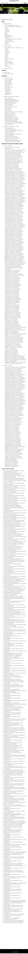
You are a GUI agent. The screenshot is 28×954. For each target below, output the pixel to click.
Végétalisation (8, 35)
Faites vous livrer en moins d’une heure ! (12, 660)
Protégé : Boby (8, 346)
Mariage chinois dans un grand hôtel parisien (14, 784)
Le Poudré (7, 292)
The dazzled (7, 302)
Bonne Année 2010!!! (8, 909)
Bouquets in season (9, 131)
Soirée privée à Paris (8, 825)
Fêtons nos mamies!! (8, 830)
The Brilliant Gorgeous (10, 179)
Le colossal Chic (8, 161)
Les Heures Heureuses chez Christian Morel (13, 725)
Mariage (6, 51)
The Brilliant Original (9, 182)
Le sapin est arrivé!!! (8, 917)
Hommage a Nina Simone (9, 727)
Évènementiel (8, 52)
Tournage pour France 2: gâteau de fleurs (13, 740)
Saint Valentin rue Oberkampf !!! (11, 890)
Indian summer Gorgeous (10, 183)
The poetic (7, 296)
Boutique (7, 83)
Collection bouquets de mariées (11, 710)
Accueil (6, 48)
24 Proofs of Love (9, 341)
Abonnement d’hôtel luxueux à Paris (12, 897)
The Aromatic (8, 441)
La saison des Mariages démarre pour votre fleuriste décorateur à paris (13, 620)
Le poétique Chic (8, 248)
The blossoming (8, 301)
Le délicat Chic (8, 236)
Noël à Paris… (7, 845)
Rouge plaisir (8, 316)
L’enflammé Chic (8, 240)
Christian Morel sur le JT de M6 (11, 729)
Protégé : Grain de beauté (10, 333)
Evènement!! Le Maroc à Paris (10, 856)
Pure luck (7, 320)
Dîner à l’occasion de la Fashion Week (12, 697)
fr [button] (22, 3)
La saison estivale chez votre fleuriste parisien (14, 556)
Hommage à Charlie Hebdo (10, 755)
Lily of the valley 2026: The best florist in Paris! (14, 483)
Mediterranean (8, 442)
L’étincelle (7, 282)
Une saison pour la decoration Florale (12, 627)
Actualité (7, 80)
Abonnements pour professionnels (12, 122)
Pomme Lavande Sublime (10, 262)
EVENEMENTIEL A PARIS (9, 905)
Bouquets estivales (9, 103)
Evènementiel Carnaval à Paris (10, 874)
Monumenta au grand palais (10, 901)
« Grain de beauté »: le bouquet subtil (12, 837)
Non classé (7, 98)
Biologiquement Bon (8, 679)
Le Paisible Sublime (9, 220)
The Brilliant (7, 286)
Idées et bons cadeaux (10, 120)
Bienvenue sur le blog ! (9, 922)
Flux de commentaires (8, 73)
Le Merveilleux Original (10, 226)
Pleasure (7, 352)
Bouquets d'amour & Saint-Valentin (12, 111)
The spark (7, 281)
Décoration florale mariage (10, 771)
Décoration (7, 84)
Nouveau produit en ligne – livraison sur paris (14, 622)
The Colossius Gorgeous (10, 149)
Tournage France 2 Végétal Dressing (12, 695)
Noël (6, 91)
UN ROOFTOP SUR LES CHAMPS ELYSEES (13, 650)
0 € (26, 3)
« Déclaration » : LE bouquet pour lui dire (13, 842)
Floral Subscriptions (9, 58)
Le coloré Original (9, 157)
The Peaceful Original (9, 174)
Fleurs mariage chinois (9, 772)
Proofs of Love (8, 265)
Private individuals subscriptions (12, 140)
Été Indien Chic (8, 233)
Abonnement (8, 79)
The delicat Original (9, 204)
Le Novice (7, 167)
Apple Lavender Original (10, 200)
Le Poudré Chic (8, 218)
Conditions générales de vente (11, 25)
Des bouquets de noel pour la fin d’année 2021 (14, 604)
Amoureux (7, 82)
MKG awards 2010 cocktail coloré (11, 847)
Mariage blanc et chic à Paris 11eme (11, 716)
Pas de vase (7, 105)
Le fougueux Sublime (9, 243)
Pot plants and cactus (9, 136)
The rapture (7, 300)
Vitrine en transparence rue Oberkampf (12, 871)
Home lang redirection (10, 41)
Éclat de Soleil (8, 313)
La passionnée (8, 312)
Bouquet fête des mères (10, 101)
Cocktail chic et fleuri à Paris (10, 853)
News (6, 60)
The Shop (7, 29)
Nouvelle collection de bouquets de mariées (13, 788)
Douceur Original (9, 253)
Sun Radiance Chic (9, 195)
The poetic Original (9, 215)
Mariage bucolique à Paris (9, 680)
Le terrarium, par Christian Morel (11, 663)
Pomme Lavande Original (10, 327)
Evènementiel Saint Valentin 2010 (11, 892)
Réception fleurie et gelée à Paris (11, 832)
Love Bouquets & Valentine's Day (12, 130)
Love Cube (7, 343)
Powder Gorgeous (9, 168)
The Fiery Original (9, 210)
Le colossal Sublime (9, 159)
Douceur (7, 331)
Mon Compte (8, 66)
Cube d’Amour (8, 344)
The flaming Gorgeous (10, 205)
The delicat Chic (8, 203)
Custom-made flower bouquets (12, 134)
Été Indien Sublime (9, 231)
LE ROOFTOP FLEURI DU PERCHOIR (12, 645)
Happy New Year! (7, 675)
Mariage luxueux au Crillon (10, 863)
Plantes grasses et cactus (10, 119)
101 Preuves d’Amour (9, 275)
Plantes (6, 94)
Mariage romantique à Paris (10, 719)
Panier (6, 65)
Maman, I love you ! (8, 804)
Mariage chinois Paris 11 (9, 783)
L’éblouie (7, 311)
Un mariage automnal (8, 770)
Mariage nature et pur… (9, 870)
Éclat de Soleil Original (10, 260)
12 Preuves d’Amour (9, 337)
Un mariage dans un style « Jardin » (11, 638)
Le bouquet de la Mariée (9, 914)
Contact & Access (9, 62)
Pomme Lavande (8, 261)
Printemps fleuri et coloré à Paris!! (11, 827)
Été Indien (7, 318)
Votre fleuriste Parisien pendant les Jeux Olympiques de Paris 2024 (12, 559)
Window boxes (8, 135)
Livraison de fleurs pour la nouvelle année (13, 756)
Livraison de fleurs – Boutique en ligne (13, 39)
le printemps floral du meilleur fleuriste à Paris (14, 561)
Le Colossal (7, 163)
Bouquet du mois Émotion (10, 359)
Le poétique (7, 305)
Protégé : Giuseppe (9, 347)
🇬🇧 (17, 952)
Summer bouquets (9, 129)
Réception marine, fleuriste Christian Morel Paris (14, 802)
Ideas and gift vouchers (10, 139)
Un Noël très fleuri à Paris (9, 766)
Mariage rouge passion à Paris (10, 834)
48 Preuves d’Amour (9, 339)
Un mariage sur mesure (9, 779)
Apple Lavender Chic (9, 199)
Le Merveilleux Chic (9, 225)
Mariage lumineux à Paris (9, 823)
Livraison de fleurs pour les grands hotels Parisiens (15, 607)
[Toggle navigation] (2, 5)
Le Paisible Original (9, 223)
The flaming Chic (8, 207)
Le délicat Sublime (9, 235)
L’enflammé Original (9, 241)
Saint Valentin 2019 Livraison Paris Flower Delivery (15, 633)
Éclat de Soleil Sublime (10, 257)
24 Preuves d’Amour (9, 342)
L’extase (6, 303)
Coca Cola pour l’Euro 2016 (10, 685)
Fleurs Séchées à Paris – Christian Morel (14, 26)
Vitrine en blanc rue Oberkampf (11, 900)
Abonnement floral (9, 36)
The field (7, 276)
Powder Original (8, 171)
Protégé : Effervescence (10, 330)
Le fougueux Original (9, 245)
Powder (6, 287)
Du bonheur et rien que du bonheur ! (12, 658)
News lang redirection (10, 63)
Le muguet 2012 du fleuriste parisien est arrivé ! (14, 818)
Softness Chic (8, 188)
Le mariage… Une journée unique (11, 915)
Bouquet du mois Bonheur (10, 362)
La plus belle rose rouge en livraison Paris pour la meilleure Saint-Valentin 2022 (14, 601)
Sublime (6, 351)
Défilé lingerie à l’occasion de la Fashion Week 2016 (15, 700)
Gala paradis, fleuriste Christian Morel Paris (13, 805)
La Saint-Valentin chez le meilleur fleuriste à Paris (14, 571)
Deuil (6, 32)
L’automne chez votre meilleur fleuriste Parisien (14, 566)
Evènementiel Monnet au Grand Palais (12, 849)
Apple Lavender (8, 328)
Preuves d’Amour (8, 266)
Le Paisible (7, 290)
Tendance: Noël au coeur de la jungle (12, 676)
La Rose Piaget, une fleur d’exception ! (12, 648)
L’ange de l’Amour (7, 702)
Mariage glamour (7, 813)
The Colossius (8, 153)
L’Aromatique (8, 323)
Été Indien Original (9, 234)
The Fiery (7, 295)
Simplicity (7, 361)
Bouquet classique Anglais (10, 100)
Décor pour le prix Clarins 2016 (11, 692)
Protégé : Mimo (8, 334)
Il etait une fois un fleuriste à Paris (11, 563)
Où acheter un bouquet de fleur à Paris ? (12, 617)
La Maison (7, 50)
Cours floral (7, 31)
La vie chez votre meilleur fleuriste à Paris (13, 573)
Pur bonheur (7, 321)
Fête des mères (8, 115)
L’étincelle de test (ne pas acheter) (12, 267)
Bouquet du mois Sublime (10, 357)
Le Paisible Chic (8, 221)
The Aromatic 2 (8, 440)
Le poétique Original (9, 249)
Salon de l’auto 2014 (8, 773)
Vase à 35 (7, 110)
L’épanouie (7, 310)
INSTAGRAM (4, 3)
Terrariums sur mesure (10, 106)
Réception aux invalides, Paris (10, 808)
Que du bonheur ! (8, 689)
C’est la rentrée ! (7, 684)
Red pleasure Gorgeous (10, 190)
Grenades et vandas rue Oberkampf (12, 880)
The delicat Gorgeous (9, 202)
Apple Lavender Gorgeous (10, 198)
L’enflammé (7, 308)
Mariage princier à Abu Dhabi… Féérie (12, 911)
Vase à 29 (7, 109)
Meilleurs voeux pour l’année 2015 (11, 752)
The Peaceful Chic (9, 173)
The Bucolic (7, 279)
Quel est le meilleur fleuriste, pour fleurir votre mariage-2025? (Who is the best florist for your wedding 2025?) (14, 521)
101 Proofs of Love (9, 274)
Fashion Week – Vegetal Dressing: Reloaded (13, 670)
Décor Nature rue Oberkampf (10, 895)
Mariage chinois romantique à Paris (11, 714)
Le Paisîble (7, 271)
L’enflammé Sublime (9, 239)
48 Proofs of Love (9, 338)
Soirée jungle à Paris (8, 824)
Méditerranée (8, 325)
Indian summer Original (10, 185)
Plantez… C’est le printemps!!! (10, 878)
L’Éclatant (7, 291)
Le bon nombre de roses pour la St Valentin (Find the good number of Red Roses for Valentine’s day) (15, 630)
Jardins (6, 89)
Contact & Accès (8, 40)
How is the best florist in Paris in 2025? (12, 507)
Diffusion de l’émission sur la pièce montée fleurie (15, 732)
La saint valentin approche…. (10, 844)
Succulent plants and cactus (11, 137)
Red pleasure (8, 315)
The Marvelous (8, 285)
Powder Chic (7, 169)
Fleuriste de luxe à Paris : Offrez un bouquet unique (15, 536)
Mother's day (8, 132)
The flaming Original (9, 208)
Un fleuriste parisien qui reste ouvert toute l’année (15, 583)
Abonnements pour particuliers (12, 121)
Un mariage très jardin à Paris (10, 787)
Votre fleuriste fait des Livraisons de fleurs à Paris (14, 614)
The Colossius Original (10, 152)
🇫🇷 (14, 952)
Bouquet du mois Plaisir (10, 358)
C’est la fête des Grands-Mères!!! (11, 884)
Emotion (7, 353)
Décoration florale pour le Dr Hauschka (12, 793)
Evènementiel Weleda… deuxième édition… (13, 865)
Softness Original (8, 189)
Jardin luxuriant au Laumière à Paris (12, 860)
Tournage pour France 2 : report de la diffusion (14, 737)
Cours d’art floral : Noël (9, 920)
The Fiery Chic (8, 209)
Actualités (7, 37)
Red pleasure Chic (9, 192)
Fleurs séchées (8, 104)
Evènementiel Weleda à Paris (10, 883)
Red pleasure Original (9, 193)
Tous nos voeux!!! (7, 910)
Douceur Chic (8, 251)
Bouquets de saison (9, 114)
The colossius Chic (9, 151)
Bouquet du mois (8, 113)
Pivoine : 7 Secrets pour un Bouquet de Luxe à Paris (15, 480)
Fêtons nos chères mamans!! (10, 822)
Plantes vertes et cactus (10, 118)
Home (6, 27)
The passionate (8, 298)
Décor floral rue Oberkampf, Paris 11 (12, 906)
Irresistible (7, 349)
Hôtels (6, 34)
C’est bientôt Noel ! (8, 706)
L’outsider (7, 166)
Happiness (7, 354)
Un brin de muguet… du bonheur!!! (11, 868)
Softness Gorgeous (9, 187)
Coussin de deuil (7, 712)
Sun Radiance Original (10, 197)
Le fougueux (7, 307)
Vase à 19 (7, 108)
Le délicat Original (9, 238)
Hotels (6, 56)
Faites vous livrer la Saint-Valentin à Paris (13, 598)
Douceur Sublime (8, 250)
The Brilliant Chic (8, 180)
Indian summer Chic (9, 184)
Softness (7, 332)
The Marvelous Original (10, 178)
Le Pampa (7, 272)
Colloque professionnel (9, 798)
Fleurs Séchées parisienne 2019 (11, 635)
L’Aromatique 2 (8, 322)
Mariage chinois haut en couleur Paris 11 (13, 781)
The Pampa (7, 420)
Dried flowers (8, 127)
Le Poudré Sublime (9, 217)
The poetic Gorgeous (9, 213)
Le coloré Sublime (9, 156)
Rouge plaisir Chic (9, 255)
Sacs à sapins (6, 919)
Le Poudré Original (9, 219)
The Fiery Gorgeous (9, 212)
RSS (12, 79)
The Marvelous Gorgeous (10, 175)
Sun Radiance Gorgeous (10, 194)
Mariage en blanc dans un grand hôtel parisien (14, 777)
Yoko (6, 348)
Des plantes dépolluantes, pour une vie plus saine (15, 673)
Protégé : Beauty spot (9, 449)
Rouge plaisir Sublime (9, 254)
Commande (7, 44)
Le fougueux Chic (8, 244)
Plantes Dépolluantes (9, 116)
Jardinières (7, 124)
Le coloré (7, 158)
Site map (7, 42)
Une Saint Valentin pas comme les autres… (13, 668)
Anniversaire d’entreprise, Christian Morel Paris (14, 810)
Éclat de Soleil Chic (9, 259)
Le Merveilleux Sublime (10, 224)
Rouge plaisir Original (9, 256)
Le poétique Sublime (9, 246)
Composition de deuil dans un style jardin (13, 758)
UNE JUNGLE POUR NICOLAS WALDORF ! (13, 643)
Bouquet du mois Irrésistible (11, 356)
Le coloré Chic (8, 154)
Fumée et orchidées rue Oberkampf (11, 886)
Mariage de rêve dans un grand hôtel (12, 774)
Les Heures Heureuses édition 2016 (12, 686)
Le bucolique (7, 280)
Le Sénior (7, 164)
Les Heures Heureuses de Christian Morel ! (13, 640)
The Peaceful (7, 284)
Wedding (7, 30)
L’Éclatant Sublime (9, 228)
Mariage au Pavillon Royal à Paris (11, 851)
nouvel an (7, 93)
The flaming (7, 297)
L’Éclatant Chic (8, 229)
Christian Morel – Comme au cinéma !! (12, 858)
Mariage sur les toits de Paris (10, 817)
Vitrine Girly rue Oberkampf (10, 876)
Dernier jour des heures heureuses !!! (12, 720)
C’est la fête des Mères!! (9, 864)
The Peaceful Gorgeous (10, 172)
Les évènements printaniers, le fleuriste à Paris (14, 568)
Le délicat (7, 306)
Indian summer (8, 317)
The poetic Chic (8, 214)
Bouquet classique (9, 99)
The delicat (7, 293)
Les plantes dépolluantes (9, 921)
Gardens (7, 57)
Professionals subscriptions (11, 141)
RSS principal (6, 72)
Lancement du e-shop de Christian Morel (13, 761)
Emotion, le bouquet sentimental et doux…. (13, 839)
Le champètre (8, 270)
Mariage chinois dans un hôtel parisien (12, 665)
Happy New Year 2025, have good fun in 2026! (14, 493)
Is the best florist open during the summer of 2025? (15, 510)
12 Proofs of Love (9, 336)
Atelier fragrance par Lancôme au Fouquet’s (13, 681)
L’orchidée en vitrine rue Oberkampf (12, 902)
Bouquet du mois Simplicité (11, 147)
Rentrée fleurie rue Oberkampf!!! (11, 854)
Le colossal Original (9, 162)
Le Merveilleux (8, 289)
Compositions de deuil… (9, 889)
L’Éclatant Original (9, 230)
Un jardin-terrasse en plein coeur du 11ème (13, 767)
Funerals (7, 55)
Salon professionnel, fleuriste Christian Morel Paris (15, 796)
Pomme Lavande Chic (9, 264)
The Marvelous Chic (9, 177)
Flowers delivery (8, 61)
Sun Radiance (8, 326)
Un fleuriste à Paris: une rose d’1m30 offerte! (14, 763)
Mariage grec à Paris (8, 829)
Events (6, 53)
